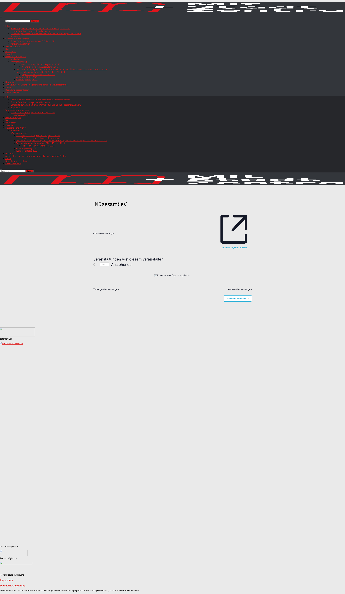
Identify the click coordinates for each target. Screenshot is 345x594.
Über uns (9, 82)
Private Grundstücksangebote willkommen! (30, 31)
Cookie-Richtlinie (13, 92)
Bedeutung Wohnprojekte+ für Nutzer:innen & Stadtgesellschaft (40, 28)
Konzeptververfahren (20, 44)
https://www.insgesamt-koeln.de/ (234, 247)
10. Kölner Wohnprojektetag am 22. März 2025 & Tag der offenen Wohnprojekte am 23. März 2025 (61, 69)
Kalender (9, 54)
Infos (7, 26)
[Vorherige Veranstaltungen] (94, 264)
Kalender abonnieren (236, 298)
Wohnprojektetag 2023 (26, 77)
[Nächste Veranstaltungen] (97, 264)
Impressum (16, 36)
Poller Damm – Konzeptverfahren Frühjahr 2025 (33, 41)
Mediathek (15, 59)
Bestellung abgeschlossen (17, 90)
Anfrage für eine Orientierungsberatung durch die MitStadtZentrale (36, 84)
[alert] (172, 275)
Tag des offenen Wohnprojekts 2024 (38, 74)
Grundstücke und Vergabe (17, 38)
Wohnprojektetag (19, 61)
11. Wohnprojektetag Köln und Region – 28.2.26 (38, 64)
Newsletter (10, 51)
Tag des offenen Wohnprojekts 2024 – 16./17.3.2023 (40, 72)
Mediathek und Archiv (15, 56)
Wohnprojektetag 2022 (26, 79)
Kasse (8, 87)
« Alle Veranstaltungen (103, 233)
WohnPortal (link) (13, 46)
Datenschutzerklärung (12, 585)
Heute (104, 264)
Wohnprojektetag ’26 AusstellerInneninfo (40, 67)
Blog (7, 49)
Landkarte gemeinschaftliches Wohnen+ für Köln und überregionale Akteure (46, 33)
